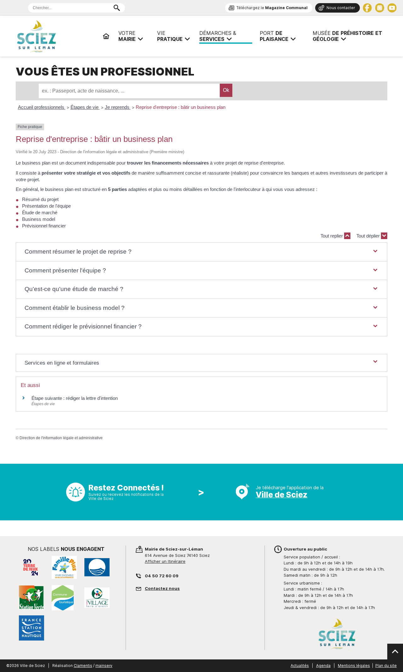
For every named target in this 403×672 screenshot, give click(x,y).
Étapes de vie (85, 107)
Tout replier (332, 235)
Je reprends (118, 107)
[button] (201, 252)
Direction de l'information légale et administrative (61, 438)
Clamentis (83, 665)
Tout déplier (368, 235)
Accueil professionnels (41, 107)
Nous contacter (340, 7)
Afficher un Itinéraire (165, 561)
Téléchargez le (272, 7)
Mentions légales (354, 665)
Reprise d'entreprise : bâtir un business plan (180, 107)
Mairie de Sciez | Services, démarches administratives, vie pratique (57, 36)
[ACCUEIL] (106, 36)
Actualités (300, 665)
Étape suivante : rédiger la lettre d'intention (74, 398)
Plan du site (386, 665)
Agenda (323, 665)
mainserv (103, 665)
